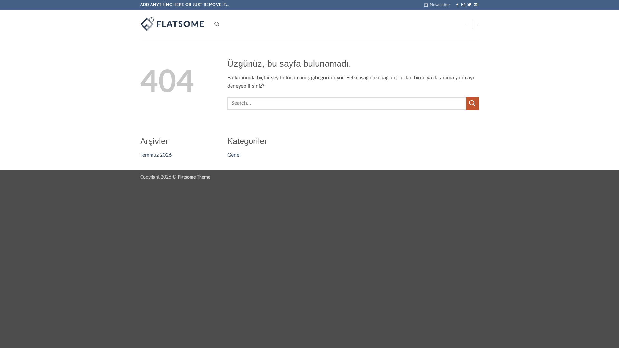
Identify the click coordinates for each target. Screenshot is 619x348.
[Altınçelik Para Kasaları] (172, 24)
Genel (234, 155)
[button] (437, 5)
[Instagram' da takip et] (463, 5)
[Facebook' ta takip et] (457, 5)
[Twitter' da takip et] (469, 5)
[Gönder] (472, 103)
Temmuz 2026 (156, 155)
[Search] (216, 24)
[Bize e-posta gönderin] (475, 5)
